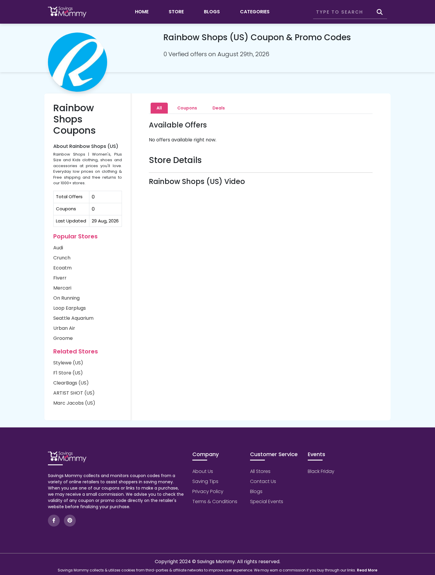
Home (142, 11)
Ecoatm (62, 267)
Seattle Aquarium (73, 318)
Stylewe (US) (68, 362)
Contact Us (263, 481)
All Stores (260, 471)
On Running (66, 298)
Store (176, 11)
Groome (63, 338)
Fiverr (60, 277)
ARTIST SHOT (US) (74, 393)
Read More (367, 570)
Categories (255, 11)
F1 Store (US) (68, 372)
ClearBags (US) (71, 382)
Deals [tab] (218, 108)
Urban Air (64, 328)
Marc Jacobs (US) (74, 403)
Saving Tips (205, 481)
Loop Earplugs (69, 308)
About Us (202, 471)
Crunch (61, 257)
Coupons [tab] (187, 108)
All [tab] (159, 108)
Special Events (266, 501)
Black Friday (321, 471)
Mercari (62, 288)
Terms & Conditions (214, 501)
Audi (58, 247)
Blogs (212, 11)
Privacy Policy (207, 491)
